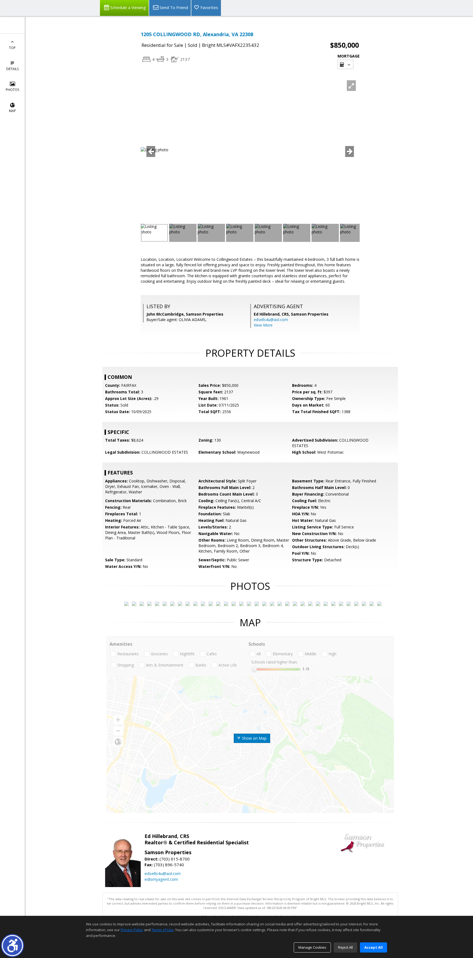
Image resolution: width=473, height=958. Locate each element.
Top (12, 47)
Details (12, 69)
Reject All (345, 947)
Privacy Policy (132, 929)
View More (263, 325)
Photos (12, 89)
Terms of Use (162, 929)
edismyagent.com (161, 879)
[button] (12, 945)
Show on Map (254, 738)
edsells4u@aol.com (271, 319)
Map (12, 110)
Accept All (373, 947)
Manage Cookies (312, 947)
